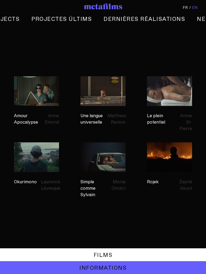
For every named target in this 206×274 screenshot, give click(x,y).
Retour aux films (103, 255)
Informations (103, 267)
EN (195, 7)
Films (103, 255)
